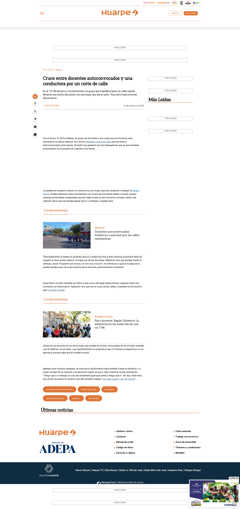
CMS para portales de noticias (122, 482)
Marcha (76, 398)
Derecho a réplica (125, 453)
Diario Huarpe (83, 470)
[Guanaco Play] (197, 3)
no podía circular (56, 290)
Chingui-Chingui (192, 470)
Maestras (109, 389)
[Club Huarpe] (149, 3)
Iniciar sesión (191, 13)
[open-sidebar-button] (41, 13)
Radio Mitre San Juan (155, 470)
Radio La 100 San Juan (130, 470)
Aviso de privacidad (185, 442)
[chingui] (175, 3)
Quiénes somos (124, 431)
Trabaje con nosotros (186, 436)
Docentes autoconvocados (59, 389)
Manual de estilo (124, 442)
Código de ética (124, 447)
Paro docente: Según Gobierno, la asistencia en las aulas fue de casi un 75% (117, 324)
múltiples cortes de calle (98, 141)
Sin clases (94, 398)
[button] (35, 104)
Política (48, 70)
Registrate (175, 13)
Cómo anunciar (183, 431)
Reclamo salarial (55, 398)
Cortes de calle (89, 389)
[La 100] (181, 3)
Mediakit (179, 453)
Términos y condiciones (188, 447)
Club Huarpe (111, 470)
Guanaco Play (175, 470)
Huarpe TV (97, 470)
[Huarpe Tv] (163, 3)
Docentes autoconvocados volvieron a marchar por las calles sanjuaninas (117, 235)
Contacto (121, 436)
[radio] (188, 3)
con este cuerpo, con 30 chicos (118, 379)
